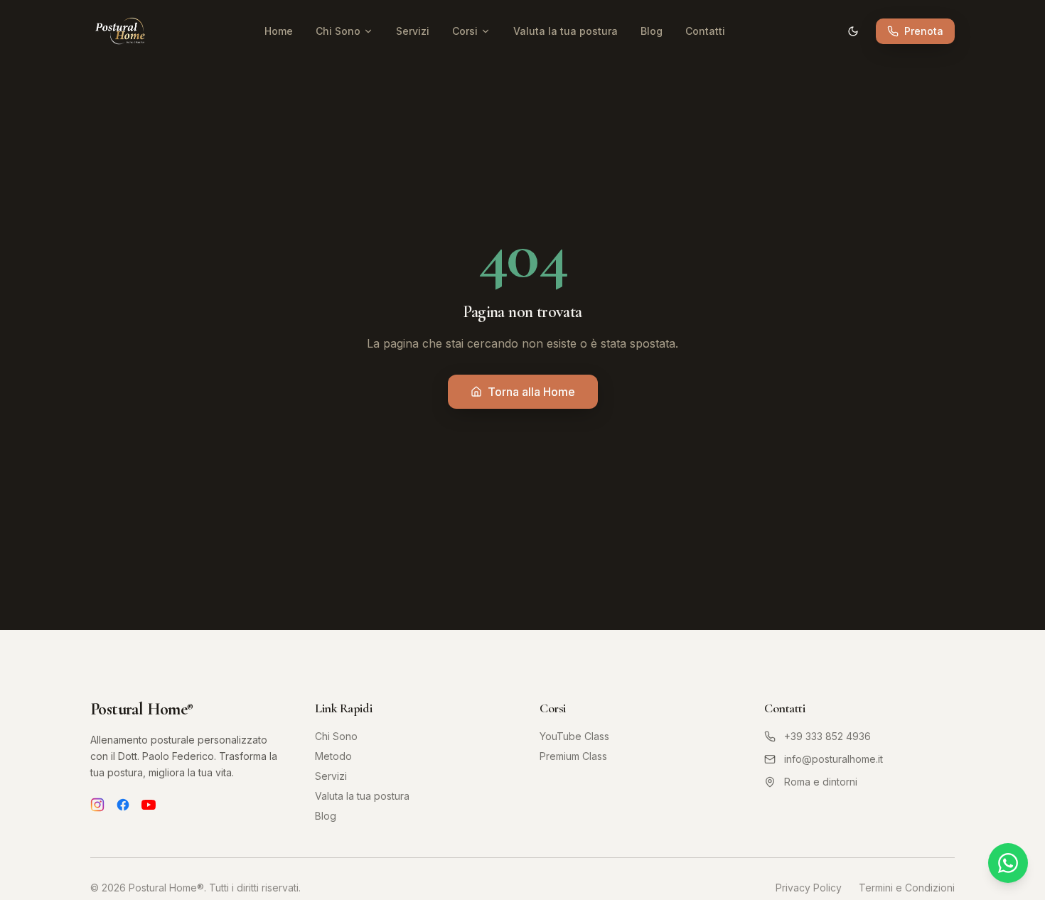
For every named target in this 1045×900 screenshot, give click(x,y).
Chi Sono (338, 31)
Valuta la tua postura (565, 31)
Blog (652, 31)
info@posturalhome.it (833, 759)
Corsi (465, 31)
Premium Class (573, 756)
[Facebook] (123, 805)
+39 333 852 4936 (827, 736)
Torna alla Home (531, 392)
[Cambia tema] (853, 31)
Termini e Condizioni (907, 888)
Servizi (412, 31)
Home (278, 31)
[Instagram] (97, 805)
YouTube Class (574, 736)
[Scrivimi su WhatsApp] (1008, 863)
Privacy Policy (809, 888)
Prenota (923, 31)
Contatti (705, 31)
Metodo (333, 756)
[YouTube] (148, 805)
